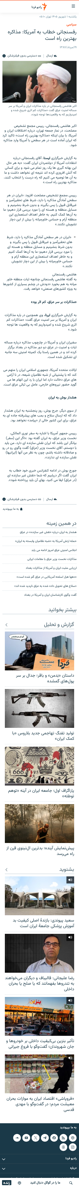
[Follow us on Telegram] (45, 1138)
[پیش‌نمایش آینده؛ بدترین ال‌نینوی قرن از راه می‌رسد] (39, 823)
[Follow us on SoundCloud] (17, 1138)
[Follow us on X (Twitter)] (35, 1138)
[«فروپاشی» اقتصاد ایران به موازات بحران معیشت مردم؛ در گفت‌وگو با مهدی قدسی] (39, 1073)
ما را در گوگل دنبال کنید (45, 1182)
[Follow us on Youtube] (26, 1138)
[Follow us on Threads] (63, 1147)
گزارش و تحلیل (59, 625)
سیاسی (71, 24)
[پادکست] (19, 1183)
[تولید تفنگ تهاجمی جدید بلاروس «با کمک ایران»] (39, 708)
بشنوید (66, 870)
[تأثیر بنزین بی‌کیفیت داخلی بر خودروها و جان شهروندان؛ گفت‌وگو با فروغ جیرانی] (39, 1016)
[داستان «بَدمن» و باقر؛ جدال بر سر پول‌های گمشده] (39, 651)
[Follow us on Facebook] (54, 1138)
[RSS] (63, 1138)
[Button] (51, 56)
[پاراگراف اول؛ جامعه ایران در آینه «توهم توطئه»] (39, 766)
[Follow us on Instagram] (73, 1147)
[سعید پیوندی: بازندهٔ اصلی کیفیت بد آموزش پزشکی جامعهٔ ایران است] (39, 895)
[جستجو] (71, 1183)
